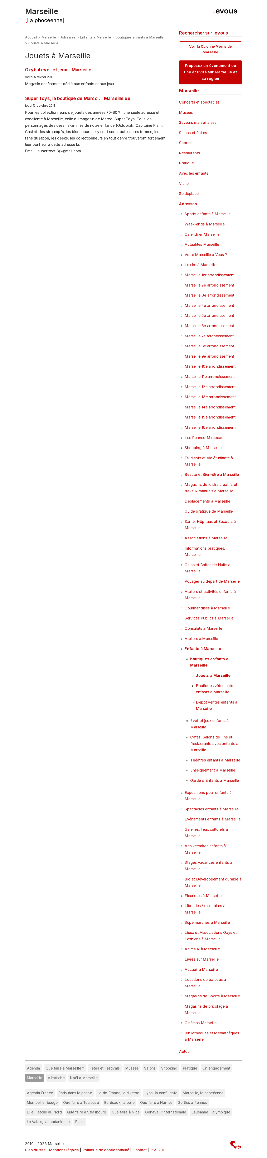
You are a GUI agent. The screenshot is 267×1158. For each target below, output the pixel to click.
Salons (150, 1068)
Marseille (41, 11)
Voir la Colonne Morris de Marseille (210, 49)
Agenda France (40, 1093)
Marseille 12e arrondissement (210, 387)
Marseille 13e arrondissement (210, 397)
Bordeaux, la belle (119, 1102)
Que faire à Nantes (156, 1102)
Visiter (184, 183)
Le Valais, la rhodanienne (48, 1122)
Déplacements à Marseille (207, 501)
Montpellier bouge (42, 1102)
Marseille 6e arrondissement (209, 326)
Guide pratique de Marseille (209, 511)
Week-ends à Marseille (205, 224)
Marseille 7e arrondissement (209, 336)
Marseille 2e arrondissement (209, 285)
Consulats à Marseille (203, 628)
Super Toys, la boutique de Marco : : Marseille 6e (77, 98)
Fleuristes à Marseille (203, 895)
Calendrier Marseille (202, 234)
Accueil (31, 37)
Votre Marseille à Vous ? (206, 254)
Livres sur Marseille (202, 959)
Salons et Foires (193, 133)
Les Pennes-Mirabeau (204, 437)
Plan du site (35, 1150)
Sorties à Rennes (192, 1102)
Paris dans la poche (75, 1093)
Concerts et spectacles (199, 102)
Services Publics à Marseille (209, 618)
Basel (79, 1122)
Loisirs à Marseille (200, 264)
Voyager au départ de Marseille (212, 581)
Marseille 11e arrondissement (210, 376)
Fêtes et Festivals (105, 1068)
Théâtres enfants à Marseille (215, 760)
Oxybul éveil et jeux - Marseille (58, 69)
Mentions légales (64, 1150)
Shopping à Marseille (203, 447)
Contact (140, 1150)
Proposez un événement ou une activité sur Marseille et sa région (210, 72)
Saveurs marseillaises (197, 122)
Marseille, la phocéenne (203, 1093)
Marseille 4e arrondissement (209, 305)
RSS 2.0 (157, 1150)
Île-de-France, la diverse (118, 1093)
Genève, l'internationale (165, 1112)
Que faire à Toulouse (81, 1102)
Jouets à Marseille (213, 675)
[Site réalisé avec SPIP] (235, 1145)
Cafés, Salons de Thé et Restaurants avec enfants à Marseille (214, 743)
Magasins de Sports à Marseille (212, 996)
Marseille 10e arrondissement (210, 366)
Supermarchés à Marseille (207, 922)
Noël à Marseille (84, 1078)
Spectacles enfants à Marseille (211, 809)
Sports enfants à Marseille (207, 214)
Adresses (67, 37)
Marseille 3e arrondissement (209, 295)
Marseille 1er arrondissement (209, 275)
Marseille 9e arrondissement (209, 356)
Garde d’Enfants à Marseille (214, 780)
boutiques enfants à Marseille (140, 37)
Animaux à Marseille (202, 949)
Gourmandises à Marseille (207, 608)
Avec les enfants (193, 173)
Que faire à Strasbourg (86, 1112)
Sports (184, 143)
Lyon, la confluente (161, 1093)
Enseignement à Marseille (212, 770)
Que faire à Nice (126, 1112)
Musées (186, 112)
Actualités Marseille (202, 244)
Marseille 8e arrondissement (209, 346)
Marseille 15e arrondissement (210, 417)
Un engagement (216, 1068)
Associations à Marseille (206, 538)
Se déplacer (189, 193)
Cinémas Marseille (201, 1023)
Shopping (169, 1068)
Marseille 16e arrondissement (210, 427)
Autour (185, 1051)
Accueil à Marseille (201, 969)
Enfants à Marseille (95, 37)
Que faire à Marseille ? (65, 1068)
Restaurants (189, 153)
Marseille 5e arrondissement (209, 315)
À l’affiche (56, 1078)
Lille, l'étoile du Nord (44, 1112)
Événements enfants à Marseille (212, 819)
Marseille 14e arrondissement (210, 407)
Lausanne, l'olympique (211, 1112)
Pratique (186, 163)
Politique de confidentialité (105, 1150)
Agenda (33, 1068)
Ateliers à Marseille (201, 638)
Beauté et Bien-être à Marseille (212, 474)
